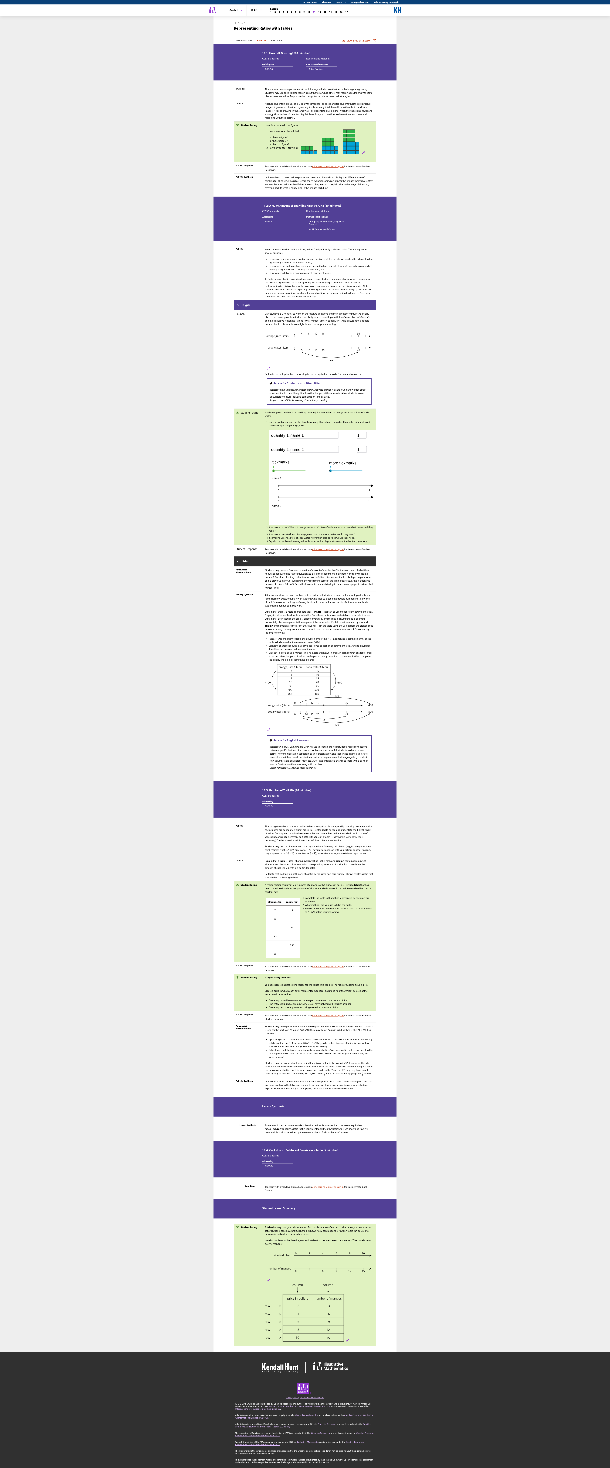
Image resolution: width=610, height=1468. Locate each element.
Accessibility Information (312, 1397)
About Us (326, 2)
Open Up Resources (327, 1424)
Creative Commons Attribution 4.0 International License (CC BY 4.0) (298, 1406)
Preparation (244, 40)
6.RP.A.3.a (269, 221)
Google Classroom (360, 2)
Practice (276, 40)
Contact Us (341, 2)
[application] (332, 477)
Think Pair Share (316, 69)
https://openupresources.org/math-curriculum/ (257, 1408)
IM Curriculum (310, 2)
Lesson (261, 40)
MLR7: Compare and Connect (322, 229)
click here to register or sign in (328, 166)
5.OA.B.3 (269, 69)
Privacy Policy (292, 1397)
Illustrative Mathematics (306, 1415)
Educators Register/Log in (386, 2)
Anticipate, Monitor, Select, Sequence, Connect (326, 222)
